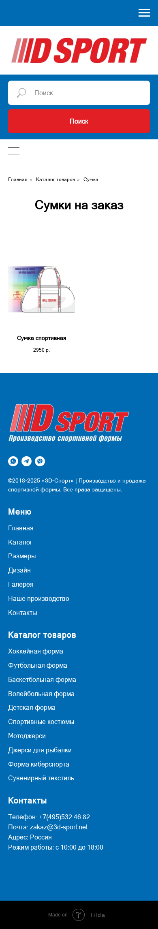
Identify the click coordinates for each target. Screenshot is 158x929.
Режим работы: (31, 847)
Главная (18, 179)
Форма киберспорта (38, 764)
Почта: (18, 827)
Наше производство (38, 598)
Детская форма (32, 707)
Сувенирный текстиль (41, 778)
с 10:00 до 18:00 (79, 847)
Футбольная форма (37, 665)
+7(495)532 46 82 (64, 816)
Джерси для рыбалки (40, 750)
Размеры (22, 556)
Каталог (20, 542)
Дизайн (19, 570)
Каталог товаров (55, 179)
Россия (41, 837)
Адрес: (18, 837)
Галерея (21, 584)
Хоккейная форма (35, 651)
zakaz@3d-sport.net (59, 827)
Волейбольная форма (41, 693)
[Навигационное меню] (144, 13)
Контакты (22, 612)
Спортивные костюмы (41, 721)
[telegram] (26, 461)
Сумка (90, 179)
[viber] (40, 461)
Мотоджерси (27, 735)
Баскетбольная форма (42, 679)
